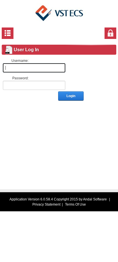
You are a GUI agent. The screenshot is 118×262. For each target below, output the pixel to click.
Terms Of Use (75, 204)
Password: (20, 78)
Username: (20, 61)
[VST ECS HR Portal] (59, 13)
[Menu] (7, 33)
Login (70, 96)
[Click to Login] (110, 33)
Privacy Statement (46, 204)
